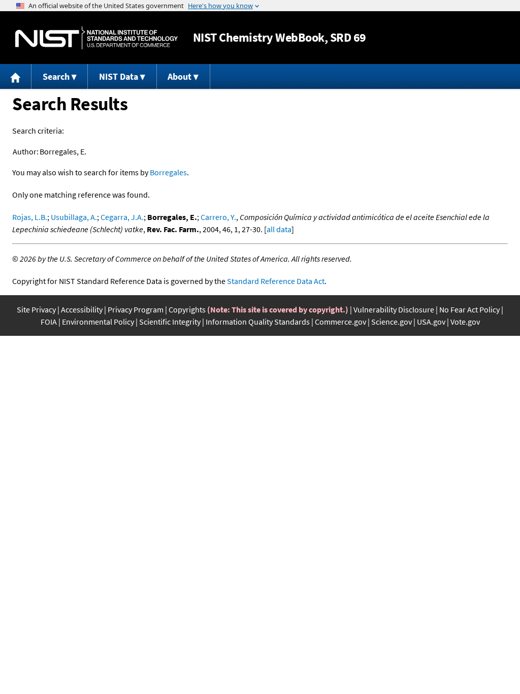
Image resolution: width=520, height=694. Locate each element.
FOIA (49, 322)
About (179, 76)
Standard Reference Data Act (275, 281)
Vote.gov (465, 322)
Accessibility (82, 309)
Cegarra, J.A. (122, 217)
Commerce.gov (340, 322)
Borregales (168, 172)
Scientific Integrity (170, 322)
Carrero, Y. (218, 217)
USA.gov (431, 322)
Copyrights (187, 309)
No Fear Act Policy (469, 309)
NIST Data (118, 76)
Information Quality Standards (258, 322)
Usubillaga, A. (74, 217)
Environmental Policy (98, 322)
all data (279, 229)
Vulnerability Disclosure (393, 309)
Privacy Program (136, 309)
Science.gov (391, 322)
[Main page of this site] (15, 76)
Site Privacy (36, 309)
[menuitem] (15, 76)
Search (56, 76)
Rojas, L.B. (29, 217)
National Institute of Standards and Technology (96, 37)
